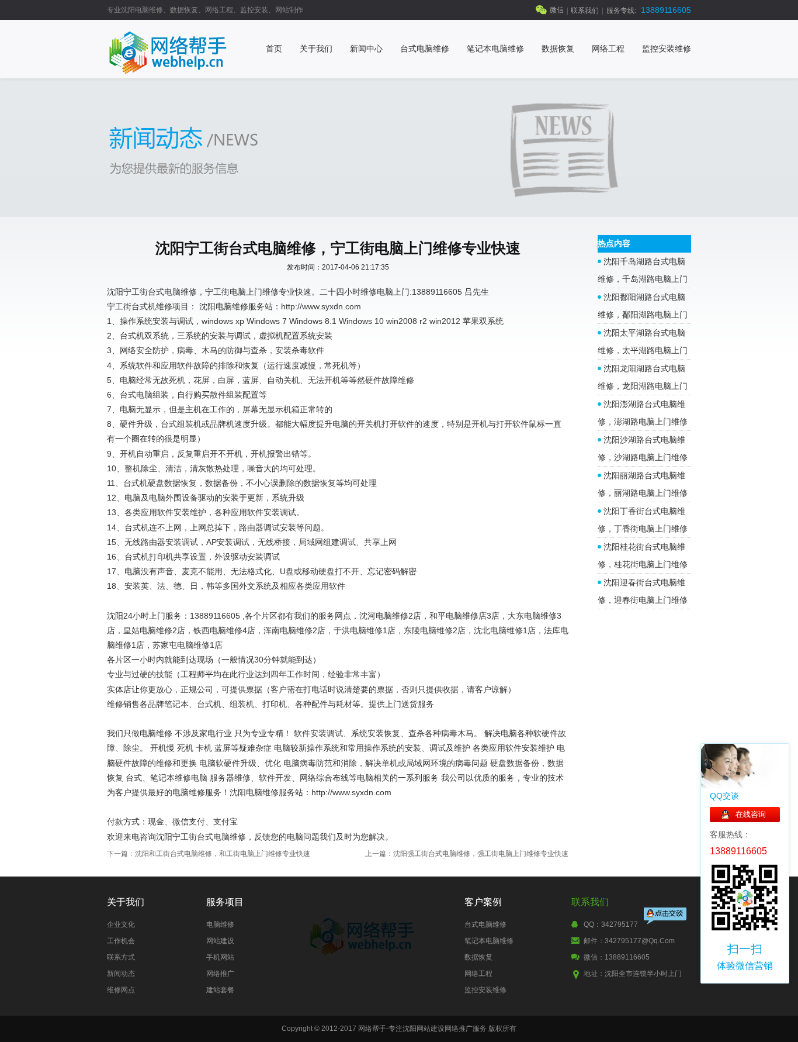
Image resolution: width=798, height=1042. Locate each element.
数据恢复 (558, 48)
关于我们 (316, 48)
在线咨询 (750, 814)
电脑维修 (220, 924)
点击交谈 (666, 917)
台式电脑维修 (424, 48)
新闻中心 (366, 48)
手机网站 (220, 957)
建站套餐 (220, 990)
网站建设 (220, 941)
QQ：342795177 (611, 924)
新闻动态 (121, 973)
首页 (274, 48)
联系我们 (585, 10)
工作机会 (121, 941)
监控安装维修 (666, 48)
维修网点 (121, 990)
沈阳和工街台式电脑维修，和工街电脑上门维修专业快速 (222, 854)
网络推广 (220, 973)
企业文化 (121, 924)
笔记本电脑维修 (495, 48)
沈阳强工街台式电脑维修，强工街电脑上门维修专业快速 (480, 854)
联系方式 (121, 957)
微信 (557, 10)
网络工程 (608, 48)
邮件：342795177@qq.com (629, 941)
